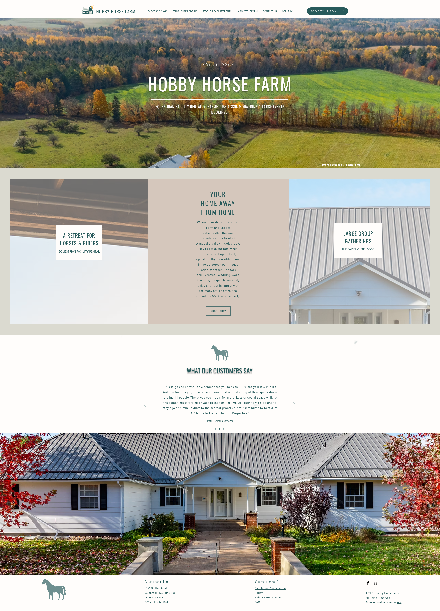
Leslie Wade (161, 602)
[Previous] (145, 405)
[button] (218, 311)
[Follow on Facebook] (368, 583)
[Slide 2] (219, 429)
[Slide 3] (223, 429)
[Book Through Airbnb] (375, 583)
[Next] (294, 405)
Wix (399, 602)
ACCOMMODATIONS (242, 106)
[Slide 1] (215, 429)
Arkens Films (352, 164)
